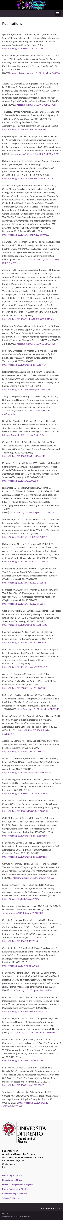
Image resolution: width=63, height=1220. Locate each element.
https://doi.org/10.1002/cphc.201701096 (34, 877)
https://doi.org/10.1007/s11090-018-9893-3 (24, 811)
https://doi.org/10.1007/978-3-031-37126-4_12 (34, 153)
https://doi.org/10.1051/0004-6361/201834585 (26, 772)
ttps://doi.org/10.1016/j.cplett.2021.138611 (25, 561)
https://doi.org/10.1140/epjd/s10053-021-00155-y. (28, 319)
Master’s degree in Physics (15, 1189)
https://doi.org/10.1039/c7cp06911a (20, 898)
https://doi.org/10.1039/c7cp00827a (20, 965)
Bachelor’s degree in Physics (15, 1193)
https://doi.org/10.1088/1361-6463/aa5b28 (24, 1011)
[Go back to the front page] (31, 5)
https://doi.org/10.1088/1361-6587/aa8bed (24, 856)
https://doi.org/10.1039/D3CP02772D (36, 104)
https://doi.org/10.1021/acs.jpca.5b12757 (23, 1060)
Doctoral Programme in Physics (17, 1184)
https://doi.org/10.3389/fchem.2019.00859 (24, 642)
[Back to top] (56, 1213)
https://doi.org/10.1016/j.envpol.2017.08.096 (32, 1032)
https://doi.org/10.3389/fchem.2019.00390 (24, 751)
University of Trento (12, 1175)
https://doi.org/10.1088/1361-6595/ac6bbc (23, 435)
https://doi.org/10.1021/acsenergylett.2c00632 (26, 389)
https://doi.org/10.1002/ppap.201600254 (31, 990)
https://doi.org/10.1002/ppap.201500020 (23, 1085)
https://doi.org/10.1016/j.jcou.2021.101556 (24, 582)
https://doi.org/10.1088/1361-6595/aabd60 (24, 835)
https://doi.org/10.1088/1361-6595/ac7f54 (24, 364)
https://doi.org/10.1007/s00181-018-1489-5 (24, 793)
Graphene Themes (22, 1216)
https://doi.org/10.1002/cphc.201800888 (23, 912)
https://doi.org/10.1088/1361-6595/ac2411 (24, 456)
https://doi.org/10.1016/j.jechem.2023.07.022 (25, 234)
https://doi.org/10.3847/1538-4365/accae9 (24, 129)
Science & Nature (10, 1198)
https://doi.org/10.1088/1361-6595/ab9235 (24, 624)
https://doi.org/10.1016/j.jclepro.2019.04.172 (25, 666)
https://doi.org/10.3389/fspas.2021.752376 (32, 512)
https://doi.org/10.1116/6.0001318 (20, 480)
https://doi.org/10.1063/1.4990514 (20, 941)
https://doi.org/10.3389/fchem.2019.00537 (24, 688)
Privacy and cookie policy (49, 1208)
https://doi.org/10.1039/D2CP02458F (36, 343)
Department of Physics (13, 1180)
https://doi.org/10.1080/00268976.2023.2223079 (27, 178)
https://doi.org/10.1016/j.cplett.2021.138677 (25, 536)
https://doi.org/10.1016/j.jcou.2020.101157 (24, 603)
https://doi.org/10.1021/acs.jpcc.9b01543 (38, 709)
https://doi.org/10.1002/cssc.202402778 (22, 48)
